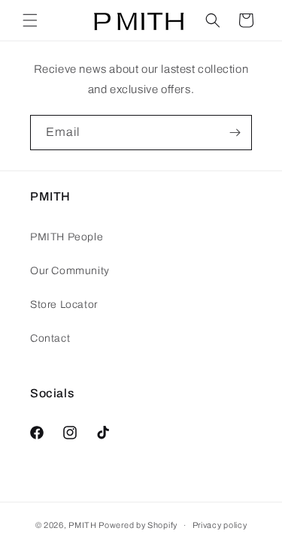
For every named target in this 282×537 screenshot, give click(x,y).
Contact (50, 338)
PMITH (82, 524)
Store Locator (64, 304)
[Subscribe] (234, 132)
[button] (30, 20)
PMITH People (66, 237)
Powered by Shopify (138, 524)
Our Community (70, 270)
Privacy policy (220, 524)
